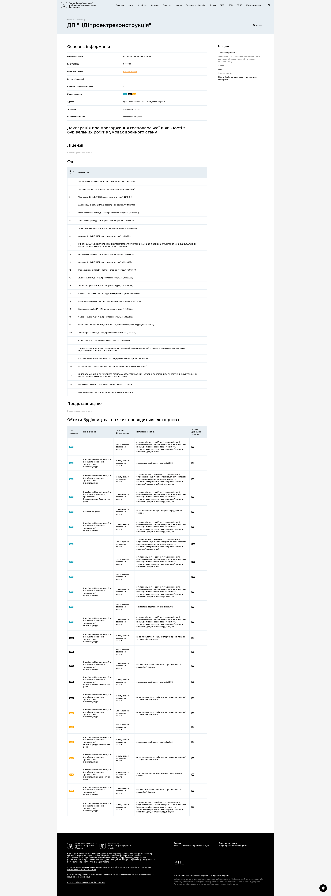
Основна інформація (227, 52)
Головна (70, 19)
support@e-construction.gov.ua (81, 869)
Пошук (212, 5)
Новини (178, 5)
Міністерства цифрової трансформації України (119, 856)
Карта (130, 5)
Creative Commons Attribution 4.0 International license (128, 875)
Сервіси (155, 5)
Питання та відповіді (195, 5)
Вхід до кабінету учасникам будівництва (86, 882)
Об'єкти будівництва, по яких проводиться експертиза (237, 78)
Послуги (167, 5)
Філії (220, 69)
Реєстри (120, 5)
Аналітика (142, 5)
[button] (269, 5)
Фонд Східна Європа (99, 862)
